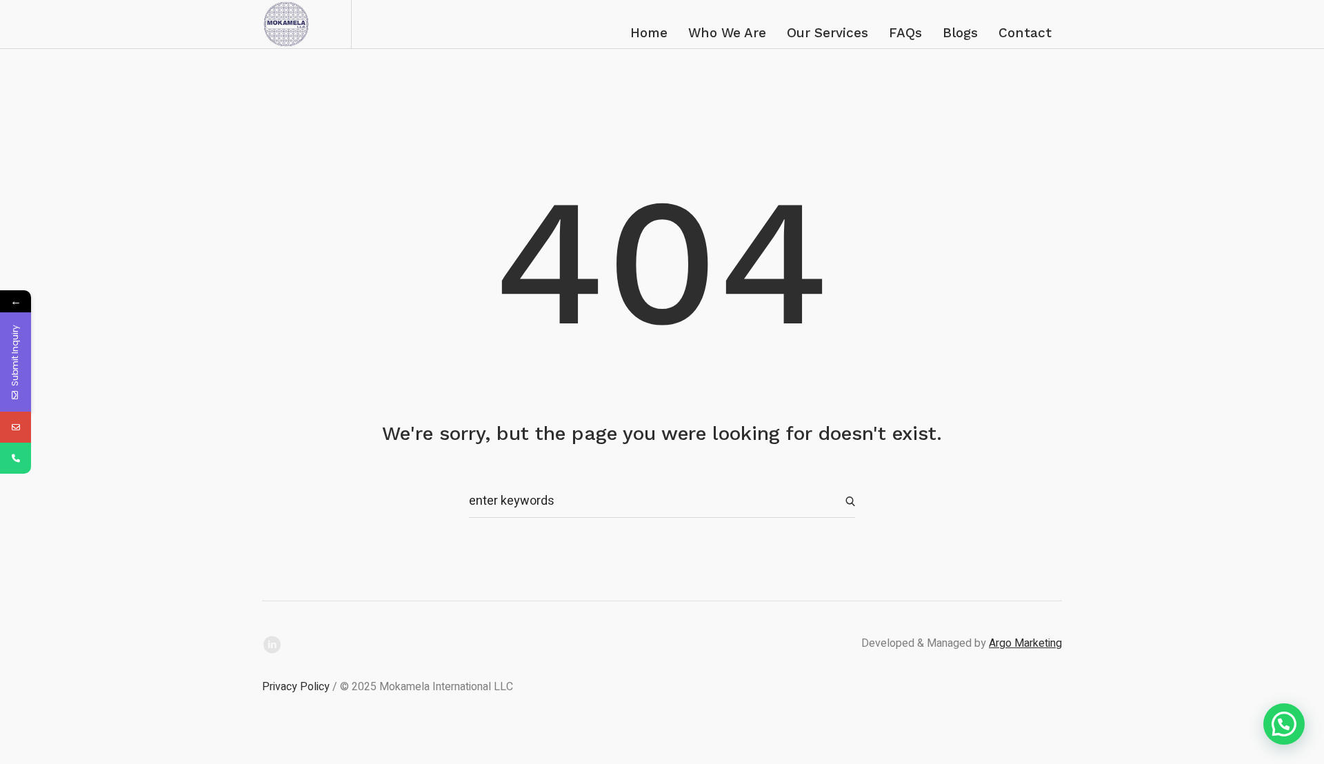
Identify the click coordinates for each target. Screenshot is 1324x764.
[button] (1284, 724)
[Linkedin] (271, 644)
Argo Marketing (1025, 643)
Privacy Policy (296, 686)
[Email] (15, 427)
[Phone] (15, 458)
